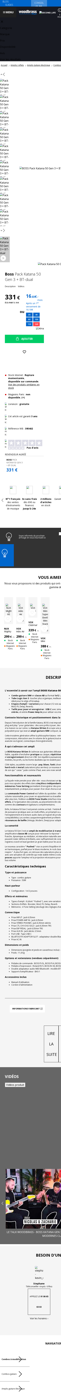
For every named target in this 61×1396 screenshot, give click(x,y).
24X (36, 324)
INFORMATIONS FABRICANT (26, 1008)
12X (29, 324)
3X (29, 314)
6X (29, 319)
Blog (6, 1)
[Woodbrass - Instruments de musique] (28, 12)
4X (36, 314)
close (2, 22)
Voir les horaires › (39, 1318)
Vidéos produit (15, 1085)
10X (36, 319)
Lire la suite (52, 1044)
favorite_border (8, 619)
